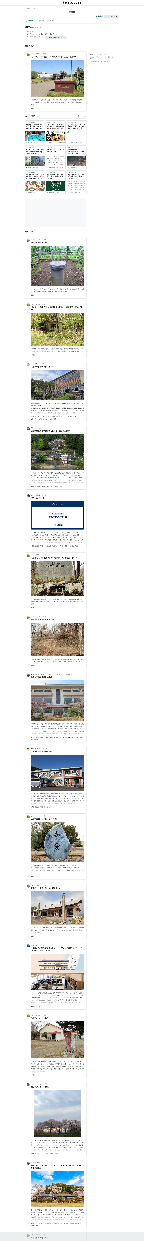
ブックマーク (30, 122)
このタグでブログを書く (111, 16)
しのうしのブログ (35, 54)
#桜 (38, 1153)
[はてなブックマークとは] (37, 116)
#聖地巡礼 (56, 1223)
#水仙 (42, 1153)
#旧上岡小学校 (64, 1223)
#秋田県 (33, 1153)
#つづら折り (55, 486)
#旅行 (33, 1223)
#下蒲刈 (70, 737)
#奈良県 (33, 486)
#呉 (32, 739)
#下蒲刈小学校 (78, 737)
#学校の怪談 (35, 546)
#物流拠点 (34, 1006)
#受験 (36, 739)
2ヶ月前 (44, 304)
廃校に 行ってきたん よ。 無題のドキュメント (55, 150)
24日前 (44, 54)
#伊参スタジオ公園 (49, 416)
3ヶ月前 (40, 428)
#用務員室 (48, 546)
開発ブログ (110, 57)
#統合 (41, 737)
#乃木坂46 (39, 1223)
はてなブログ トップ (32, 8)
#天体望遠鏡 (35, 807)
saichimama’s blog (36, 1084)
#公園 (74, 416)
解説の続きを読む (54, 37)
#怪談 (76, 546)
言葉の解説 (29, 21)
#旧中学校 (34, 419)
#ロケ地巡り (47, 1223)
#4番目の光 (34, 1226)
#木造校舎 (78, 1223)
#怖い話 (71, 546)
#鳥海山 (57, 1153)
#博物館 (42, 807)
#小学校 (56, 737)
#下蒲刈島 (63, 737)
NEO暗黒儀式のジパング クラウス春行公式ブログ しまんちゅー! (49, 674)
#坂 (61, 486)
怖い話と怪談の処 (35, 495)
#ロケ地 (69, 416)
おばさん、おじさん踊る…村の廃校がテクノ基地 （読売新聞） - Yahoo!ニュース (76, 126)
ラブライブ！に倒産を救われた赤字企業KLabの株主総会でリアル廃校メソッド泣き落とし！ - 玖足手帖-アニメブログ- (56, 127)
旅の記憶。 (34, 1162)
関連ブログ (51, 21)
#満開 (52, 1153)
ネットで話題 (40, 21)
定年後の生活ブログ (36, 748)
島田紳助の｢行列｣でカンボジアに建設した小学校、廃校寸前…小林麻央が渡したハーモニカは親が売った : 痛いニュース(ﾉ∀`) (35, 177)
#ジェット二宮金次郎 (50, 419)
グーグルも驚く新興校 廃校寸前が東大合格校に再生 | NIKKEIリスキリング (35, 151)
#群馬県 (33, 416)
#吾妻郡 (39, 416)
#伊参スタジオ (60, 416)
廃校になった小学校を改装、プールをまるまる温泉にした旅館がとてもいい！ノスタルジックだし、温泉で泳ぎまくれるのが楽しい (35, 127)
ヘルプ (104, 57)
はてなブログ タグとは (96, 57)
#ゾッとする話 (62, 546)
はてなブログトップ (95, 58)
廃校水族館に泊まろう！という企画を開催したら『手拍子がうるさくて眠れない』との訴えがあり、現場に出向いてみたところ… (77, 152)
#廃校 (33, 108)
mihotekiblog (34, 364)
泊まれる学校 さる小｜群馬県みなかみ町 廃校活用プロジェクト (55, 176)
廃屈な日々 (34, 428)
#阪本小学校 (46, 486)
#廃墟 (46, 737)
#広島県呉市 (35, 737)
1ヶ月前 (44, 239)
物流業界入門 (34, 945)
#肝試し (54, 546)
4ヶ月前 (70, 674)
